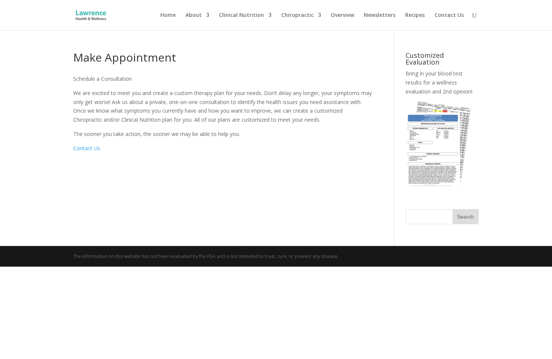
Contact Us (449, 15)
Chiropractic (297, 15)
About (194, 15)
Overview (342, 15)
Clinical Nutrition (241, 15)
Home (168, 15)
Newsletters (379, 15)
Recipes (415, 15)
